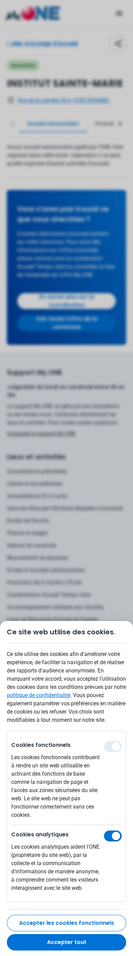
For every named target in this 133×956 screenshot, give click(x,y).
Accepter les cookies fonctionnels (66, 923)
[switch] (113, 835)
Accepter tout (66, 942)
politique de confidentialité (38, 695)
